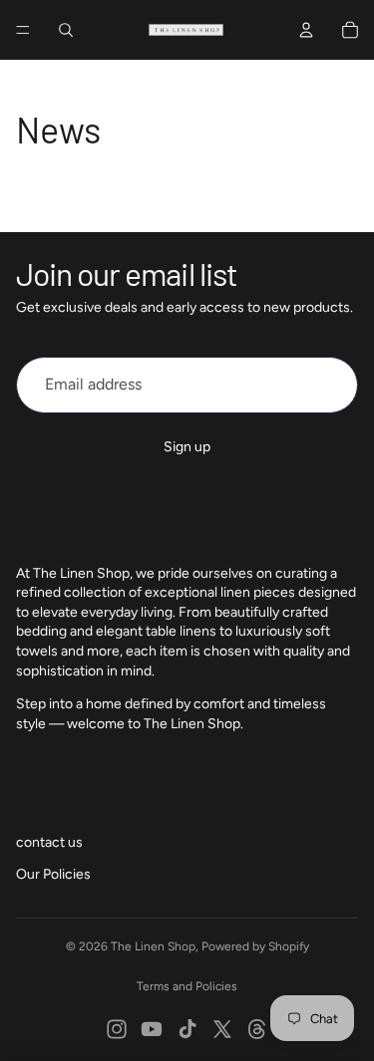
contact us (49, 842)
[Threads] (257, 1029)
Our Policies (53, 874)
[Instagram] (117, 1029)
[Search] (66, 30)
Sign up (187, 446)
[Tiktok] (187, 1029)
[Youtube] (152, 1029)
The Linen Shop (153, 946)
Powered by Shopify (255, 946)
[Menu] (23, 30)
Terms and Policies (187, 986)
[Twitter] (222, 1029)
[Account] (306, 30)
